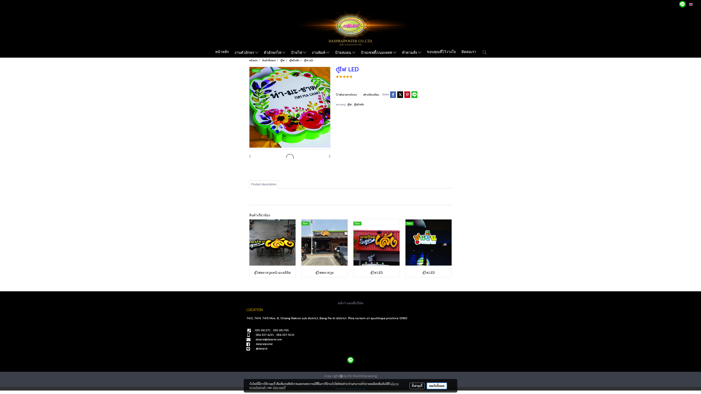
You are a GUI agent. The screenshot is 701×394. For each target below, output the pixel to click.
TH (695, 4)
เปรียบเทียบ (372, 95)
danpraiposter (264, 344)
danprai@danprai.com (269, 339)
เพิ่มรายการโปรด (347, 95)
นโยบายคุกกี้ (279, 387)
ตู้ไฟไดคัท (359, 105)
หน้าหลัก (222, 52)
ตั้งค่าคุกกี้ (417, 385)
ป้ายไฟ (297, 52)
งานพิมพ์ (319, 52)
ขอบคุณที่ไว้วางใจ (441, 52)
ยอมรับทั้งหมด (437, 385)
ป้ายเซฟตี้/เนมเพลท (377, 52)
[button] (485, 52)
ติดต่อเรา (468, 52)
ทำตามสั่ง (410, 52)
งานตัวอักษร (245, 52)
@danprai (261, 349)
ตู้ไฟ (349, 105)
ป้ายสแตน (343, 52)
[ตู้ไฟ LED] (289, 108)
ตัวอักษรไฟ (273, 52)
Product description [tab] (263, 184)
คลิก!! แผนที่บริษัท (350, 303)
